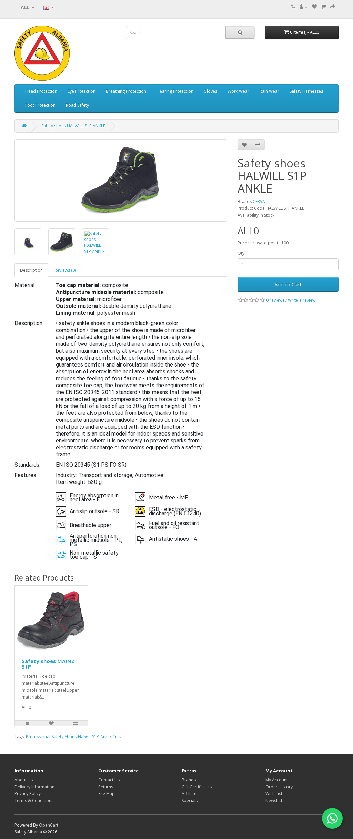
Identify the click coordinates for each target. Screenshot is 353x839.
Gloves (210, 91)
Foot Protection (40, 105)
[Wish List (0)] (314, 7)
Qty (241, 253)
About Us (23, 780)
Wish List (273, 794)
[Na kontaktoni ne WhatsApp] (332, 818)
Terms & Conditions (33, 800)
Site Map (106, 794)
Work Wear (238, 91)
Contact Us (109, 780)
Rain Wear (269, 91)
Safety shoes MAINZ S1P (48, 663)
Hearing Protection (175, 91)
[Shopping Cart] (323, 7)
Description (31, 270)
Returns (105, 787)
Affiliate (189, 794)
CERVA (259, 201)
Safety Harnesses (306, 91)
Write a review (301, 300)
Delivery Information (34, 787)
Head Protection (41, 91)
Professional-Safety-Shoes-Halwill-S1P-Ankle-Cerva (75, 737)
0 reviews (275, 300)
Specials (190, 800)
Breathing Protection (126, 91)
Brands (189, 780)
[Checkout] (332, 7)
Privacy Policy (27, 794)
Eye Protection (81, 91)
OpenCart (48, 825)
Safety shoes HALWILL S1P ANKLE (73, 126)
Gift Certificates (197, 787)
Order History (279, 787)
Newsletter (275, 800)
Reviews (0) (65, 270)
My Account (276, 780)
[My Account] (303, 7)
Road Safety (77, 105)
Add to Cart (288, 284)
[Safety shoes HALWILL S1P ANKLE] (120, 180)
